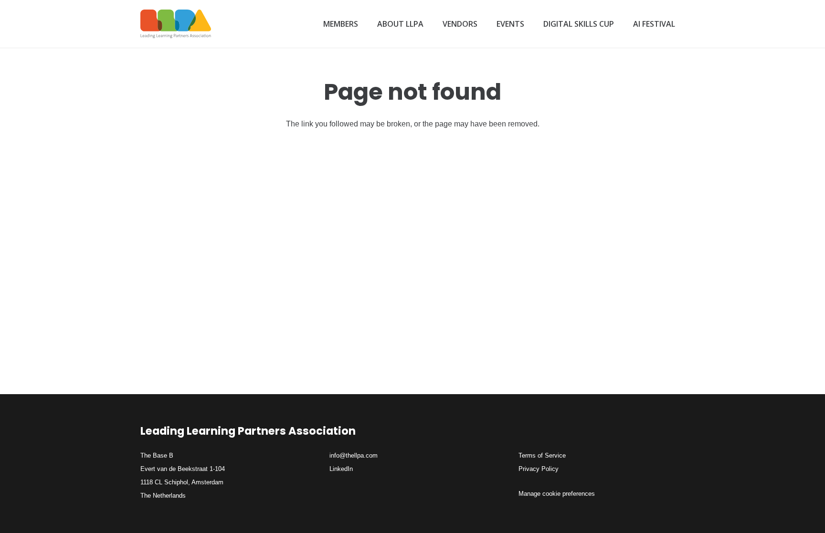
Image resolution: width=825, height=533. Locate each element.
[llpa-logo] (175, 24)
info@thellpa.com (353, 455)
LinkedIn (341, 468)
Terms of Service (542, 455)
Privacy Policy (538, 468)
